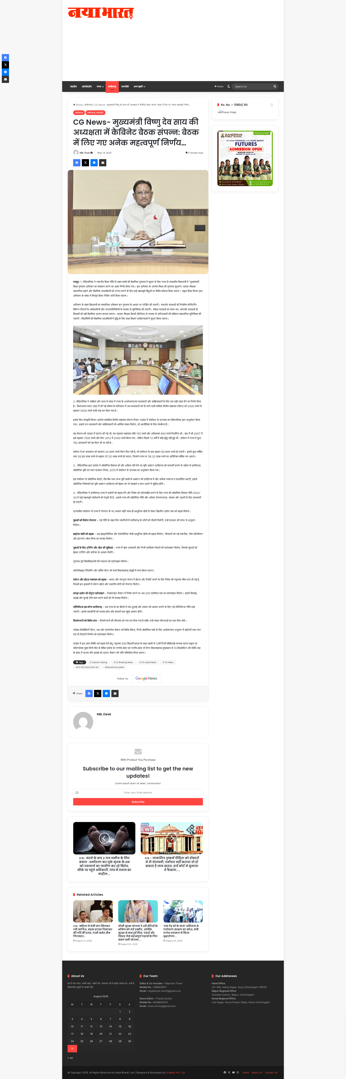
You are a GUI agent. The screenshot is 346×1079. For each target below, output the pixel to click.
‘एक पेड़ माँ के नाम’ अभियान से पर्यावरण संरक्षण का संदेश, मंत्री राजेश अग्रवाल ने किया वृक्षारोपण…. (181, 931)
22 (120, 1033)
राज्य (99, 86)
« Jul (70, 1057)
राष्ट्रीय (73, 86)
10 (72, 1026)
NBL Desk (85, 152)
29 (120, 1041)
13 (101, 1026)
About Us (257, 1072)
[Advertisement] (173, 54)
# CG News (168, 662)
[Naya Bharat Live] (101, 13)
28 (110, 1041)
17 (72, 1033)
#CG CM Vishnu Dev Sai (87, 667)
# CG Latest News (147, 662)
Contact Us (271, 1072)
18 (82, 1033)
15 (120, 1026)
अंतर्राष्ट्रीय (87, 86)
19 (91, 1033)
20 (100, 1033)
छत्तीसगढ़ (112, 86)
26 (91, 1041)
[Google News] (146, 679)
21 (110, 1033)
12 (91, 1026)
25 (81, 1041)
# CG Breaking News (123, 662)
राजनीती (125, 86)
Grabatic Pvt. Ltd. (175, 1072)
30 (129, 1041)
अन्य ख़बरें (138, 86)
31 (72, 1048)
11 (82, 1026)
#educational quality (114, 667)
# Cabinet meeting (98, 662)
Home (79, 104)
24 (72, 1041)
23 (129, 1033)
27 (100, 1041)
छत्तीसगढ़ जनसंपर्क (95, 112)
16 (129, 1026)
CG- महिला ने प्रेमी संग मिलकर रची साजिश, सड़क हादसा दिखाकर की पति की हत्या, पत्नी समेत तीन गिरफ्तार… (92, 931)
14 (110, 1026)
